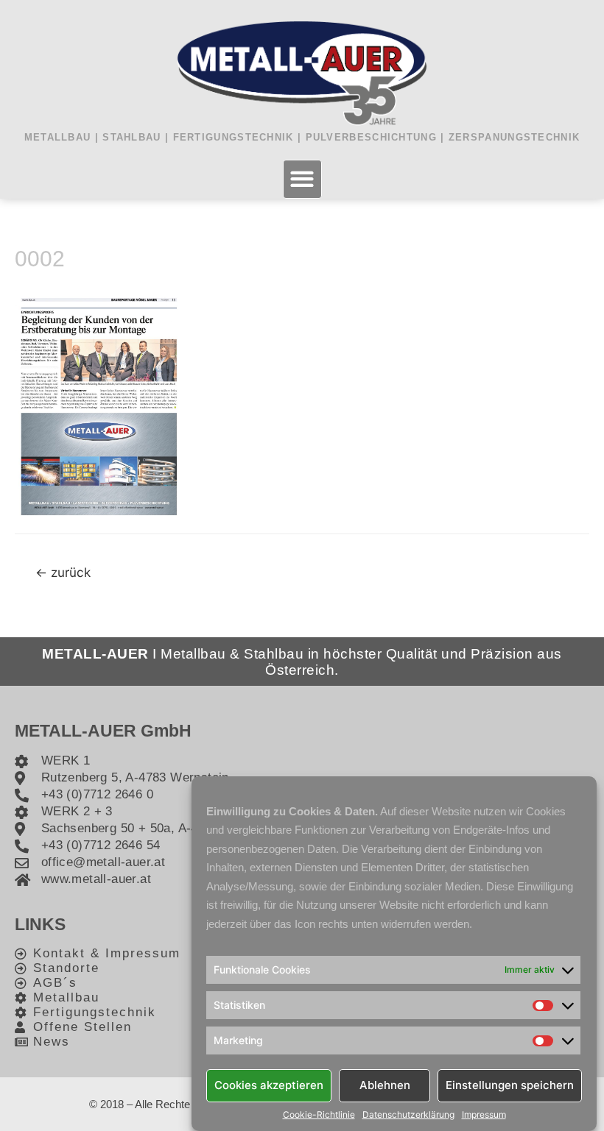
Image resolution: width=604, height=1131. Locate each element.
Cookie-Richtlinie (319, 1115)
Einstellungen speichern (510, 1085)
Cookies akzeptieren (268, 1085)
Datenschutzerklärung (408, 1115)
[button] (302, 179)
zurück (63, 572)
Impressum (484, 1115)
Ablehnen (384, 1085)
